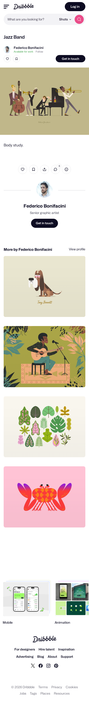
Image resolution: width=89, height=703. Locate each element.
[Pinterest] (56, 665)
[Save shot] (16, 58)
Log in (75, 6)
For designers (24, 649)
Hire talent (47, 649)
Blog (40, 656)
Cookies (72, 687)
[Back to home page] (23, 6)
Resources (62, 693)
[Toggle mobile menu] (6, 6)
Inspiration (66, 649)
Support (67, 656)
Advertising (25, 656)
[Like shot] (7, 58)
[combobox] (30, 19)
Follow (39, 51)
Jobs (23, 693)
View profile (77, 249)
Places (45, 693)
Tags (33, 693)
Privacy (56, 687)
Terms (43, 687)
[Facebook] (41, 665)
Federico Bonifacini (29, 48)
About (52, 656)
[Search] (79, 19)
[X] (33, 665)
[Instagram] (48, 665)
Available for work (23, 51)
